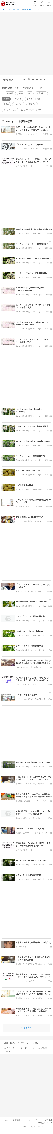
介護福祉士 (41, 93)
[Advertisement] (26, 44)
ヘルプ (49, 1123)
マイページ (25, 1120)
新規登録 (16, 1120)
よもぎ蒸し (18, 104)
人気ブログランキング (8, 4)
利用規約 (42, 1123)
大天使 (6, 104)
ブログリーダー (37, 1120)
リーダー (35, 5)
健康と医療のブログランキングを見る (21, 1043)
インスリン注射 (10, 110)
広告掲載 (48, 1120)
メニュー (49, 5)
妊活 (30, 93)
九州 (39, 99)
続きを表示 (26, 1027)
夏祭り (29, 99)
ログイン (42, 5)
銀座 (21, 93)
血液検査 (17, 99)
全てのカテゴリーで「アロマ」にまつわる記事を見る (25, 1049)
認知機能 (10, 93)
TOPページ (7, 1120)
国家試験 (32, 104)
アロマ (6, 99)
